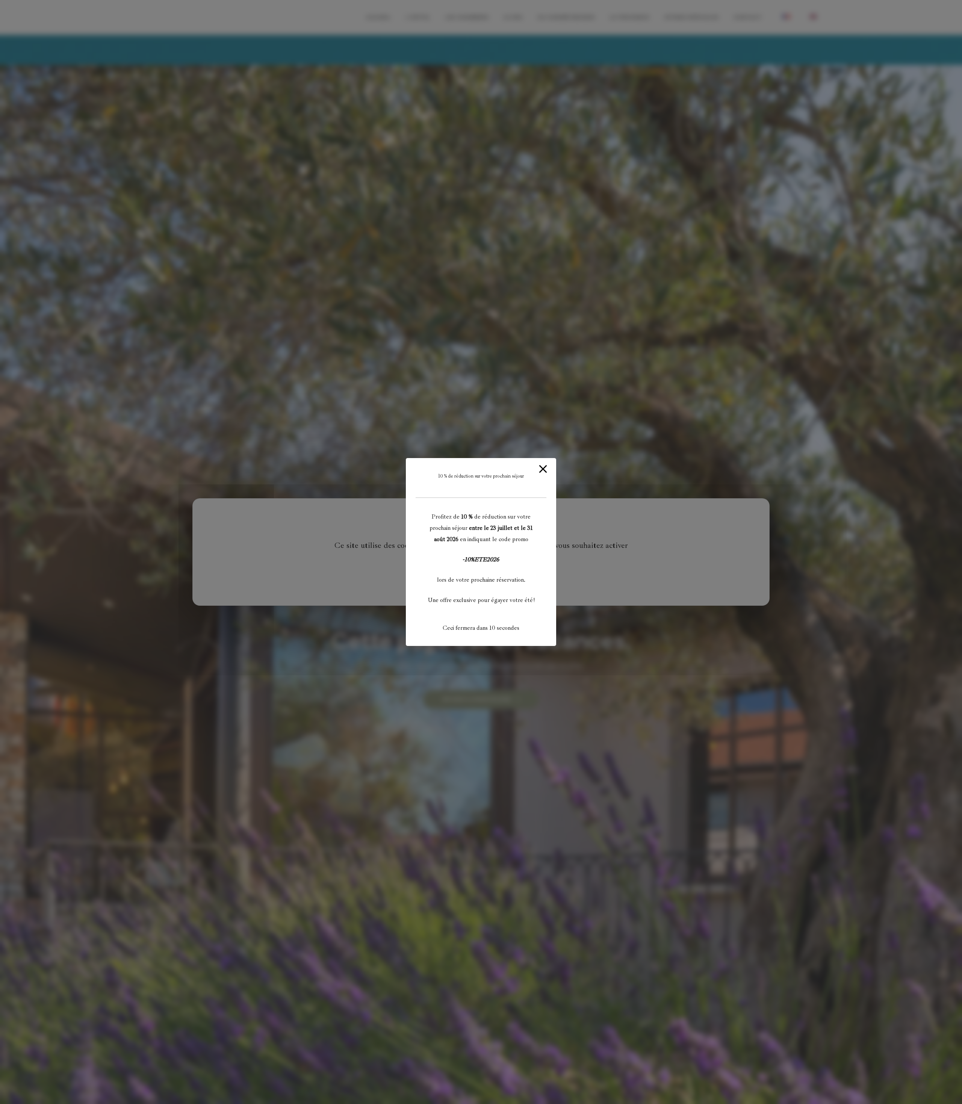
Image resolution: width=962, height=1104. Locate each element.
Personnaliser (528, 567)
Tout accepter (438, 567)
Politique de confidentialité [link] (481, 586)
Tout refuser (483, 567)
